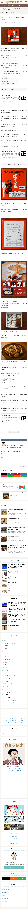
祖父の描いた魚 (14, 833)
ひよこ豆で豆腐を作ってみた (15, 518)
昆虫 (7, 662)
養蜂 (6, 648)
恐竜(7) (22, 720)
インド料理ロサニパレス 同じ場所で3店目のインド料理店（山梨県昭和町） (17, 547)
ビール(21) (23, 716)
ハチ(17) (15, 722)
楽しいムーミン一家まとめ (14, 843)
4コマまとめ (14, 838)
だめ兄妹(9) (6, 720)
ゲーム (23, 5)
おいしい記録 (4, 901)
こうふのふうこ (5, 898)
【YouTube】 (19, 770)
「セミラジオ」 (21, 451)
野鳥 (7, 656)
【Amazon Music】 (10, 770)
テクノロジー (7, 697)
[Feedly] (24, 476)
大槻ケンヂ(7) (6, 722)
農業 (6, 645)
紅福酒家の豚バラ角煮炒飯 (14, 536)
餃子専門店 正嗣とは (7, 81)
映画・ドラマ (7, 684)
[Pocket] (4, 476)
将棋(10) (11, 718)
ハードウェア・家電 (10, 703)
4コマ (19, 5)
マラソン (13, 5)
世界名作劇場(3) (15, 716)
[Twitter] (4, 474)
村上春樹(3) (5, 718)
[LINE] (10, 476)
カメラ (7, 705)
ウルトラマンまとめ (14, 840)
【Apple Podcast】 (17, 768)
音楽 (5, 694)
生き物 (8, 5)
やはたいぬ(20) (6, 716)
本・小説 (6, 692)
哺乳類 (7, 659)
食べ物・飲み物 (14, 12)
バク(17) (17, 718)
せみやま (25, 466)
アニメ (6, 689)
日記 (4, 5)
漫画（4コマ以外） (10, 675)
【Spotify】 (9, 768)
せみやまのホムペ (5, 889)
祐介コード (4, 903)
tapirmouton (4, 892)
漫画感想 (6, 686)
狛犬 (5, 667)
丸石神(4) (22, 722)
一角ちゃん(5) (15, 720)
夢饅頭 (3, 895)
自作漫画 (6, 670)
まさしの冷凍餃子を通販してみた (9, 83)
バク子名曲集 (14, 836)
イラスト (6, 678)
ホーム (3, 12)
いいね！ (14, 432)
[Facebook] (10, 474)
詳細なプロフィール (6, 457)
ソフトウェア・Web (10, 700)
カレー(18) (23, 718)
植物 (7, 664)
